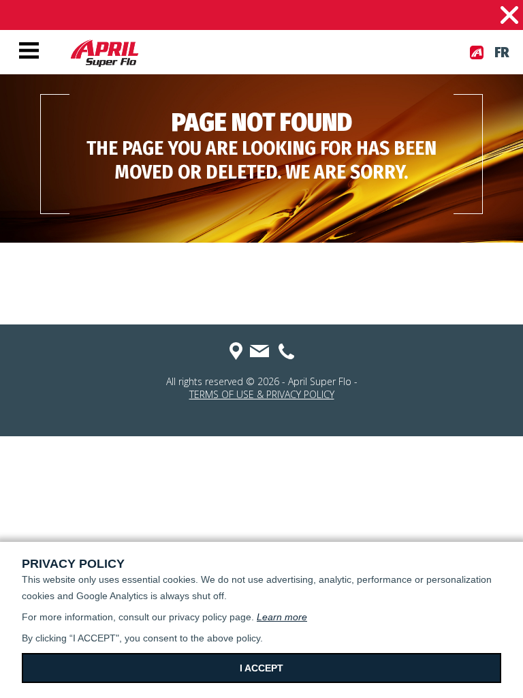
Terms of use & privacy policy (261, 394)
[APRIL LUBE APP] (476, 52)
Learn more (282, 616)
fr (501, 52)
